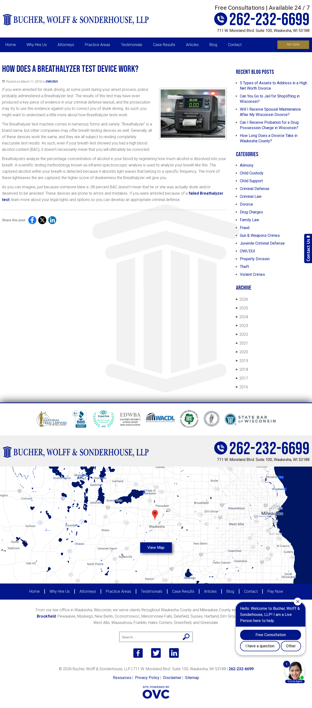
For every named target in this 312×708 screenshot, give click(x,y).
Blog (213, 44)
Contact (235, 44)
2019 (242, 360)
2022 (242, 334)
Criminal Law (251, 196)
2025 (242, 308)
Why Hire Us (37, 44)
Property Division (255, 259)
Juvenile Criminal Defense (262, 243)
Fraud (244, 227)
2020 (242, 352)
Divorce (246, 204)
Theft (244, 266)
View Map (156, 547)
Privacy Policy (147, 677)
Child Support (251, 181)
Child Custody (251, 173)
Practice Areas (97, 44)
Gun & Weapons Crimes (260, 235)
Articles (192, 44)
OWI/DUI (51, 81)
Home (10, 44)
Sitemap (192, 677)
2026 (242, 299)
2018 (242, 369)
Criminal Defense (254, 188)
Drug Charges (251, 212)
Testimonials (131, 44)
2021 (242, 343)
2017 (242, 378)
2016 (242, 387)
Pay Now (293, 44)
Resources (122, 677)
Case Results (164, 44)
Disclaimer (172, 677)
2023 (242, 325)
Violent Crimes (252, 274)
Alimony (247, 165)
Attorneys (66, 44)
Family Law (249, 220)
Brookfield (46, 616)
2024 (242, 317)
